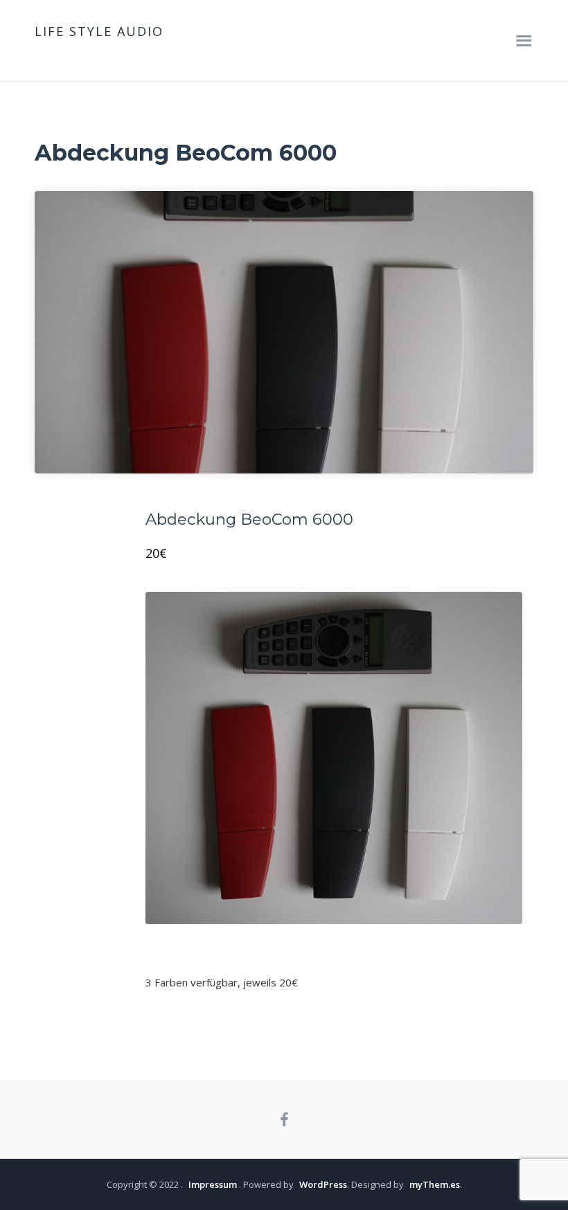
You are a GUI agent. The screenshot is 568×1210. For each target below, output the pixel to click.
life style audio (99, 31)
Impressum (212, 1184)
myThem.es (434, 1184)
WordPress (323, 1184)
